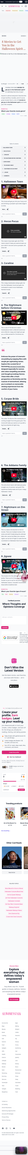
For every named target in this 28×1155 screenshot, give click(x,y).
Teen (3, 10)
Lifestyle (4, 1060)
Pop (3, 594)
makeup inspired (14, 907)
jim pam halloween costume (14, 898)
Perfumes (17, 1073)
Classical (16, 594)
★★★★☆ (23, 36)
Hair (16, 1051)
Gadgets (4, 1048)
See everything (6, 830)
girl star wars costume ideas (14, 904)
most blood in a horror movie (14, 888)
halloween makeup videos (14, 910)
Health (3, 1054)
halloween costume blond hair (14, 891)
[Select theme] (22, 6)
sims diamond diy (14, 913)
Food (3, 1045)
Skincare (4, 1079)
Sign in (8, 762)
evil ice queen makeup (14, 895)
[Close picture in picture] (16, 1148)
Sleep (16, 1079)
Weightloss (5, 1092)
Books (3, 1032)
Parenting (4, 1073)
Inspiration (8, 10)
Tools (16, 1092)
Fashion (4, 1041)
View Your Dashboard (15, 757)
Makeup (4, 1063)
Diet (3, 1038)
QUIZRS (25, 115)
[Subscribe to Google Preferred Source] (10, 637)
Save (22, 83)
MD (17, 83)
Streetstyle (4, 1082)
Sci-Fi (18, 114)
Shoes (16, 1076)
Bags (3, 1026)
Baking (17, 1026)
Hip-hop (11, 594)
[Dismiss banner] (25, 633)
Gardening (18, 1048)
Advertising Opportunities (8, 1110)
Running (4, 1076)
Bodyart (17, 1029)
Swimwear (18, 1082)
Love (16, 1060)
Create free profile (14, 752)
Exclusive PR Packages (7, 1114)
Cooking (4, 1035)
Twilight (4, 1088)
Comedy (8, 114)
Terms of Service (6, 1120)
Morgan (5, 83)
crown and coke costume (14, 916)
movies (4, 36)
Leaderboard (6, 789)
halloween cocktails (14, 901)
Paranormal (15, 10)
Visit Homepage (14, 999)
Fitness (17, 1041)
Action (3, 114)
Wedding (17, 1088)
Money (17, 1063)
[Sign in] (26, 6)
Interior (4, 1057)
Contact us (4, 1101)
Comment (5, 627)
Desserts (21, 10)
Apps (16, 1023)
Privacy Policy (5, 1117)
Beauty (3, 1029)
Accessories (5, 1023)
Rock (6, 594)
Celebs (17, 1032)
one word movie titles (17, 366)
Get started (21, 789)
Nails (3, 1070)
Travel (16, 1085)
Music (16, 1067)
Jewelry (17, 1057)
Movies (4, 1067)
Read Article (15, 873)
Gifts (3, 1051)
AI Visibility (5, 1104)
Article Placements (7, 1107)
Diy (16, 1038)
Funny (16, 1045)
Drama (13, 114)
